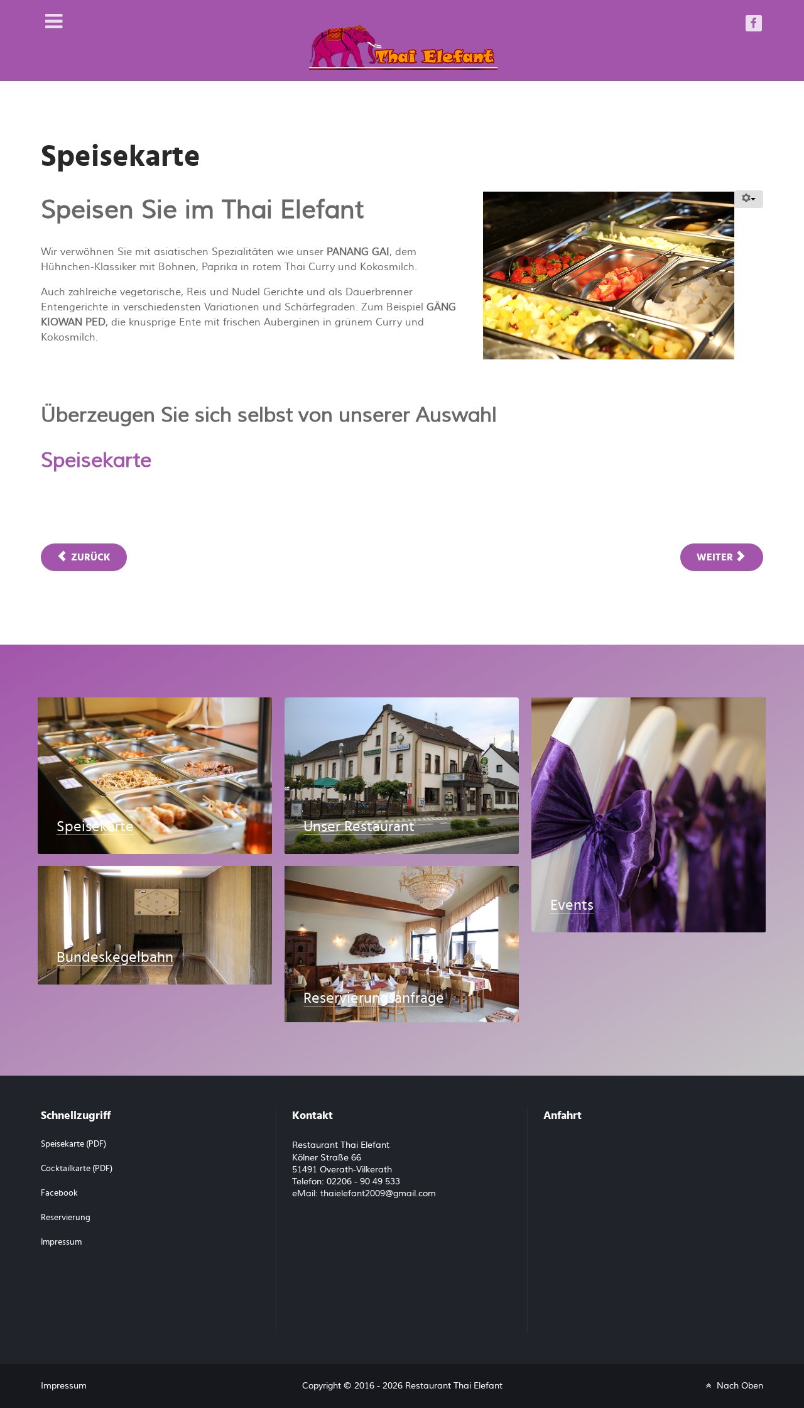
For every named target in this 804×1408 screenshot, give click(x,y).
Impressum (61, 1242)
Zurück (89, 557)
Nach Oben (738, 1385)
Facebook (59, 1193)
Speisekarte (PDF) (73, 1144)
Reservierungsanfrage (373, 998)
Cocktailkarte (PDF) (76, 1168)
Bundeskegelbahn (115, 957)
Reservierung (65, 1217)
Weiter (716, 557)
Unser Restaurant (359, 826)
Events (572, 905)
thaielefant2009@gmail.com (378, 1193)
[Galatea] (403, 40)
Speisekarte (96, 460)
